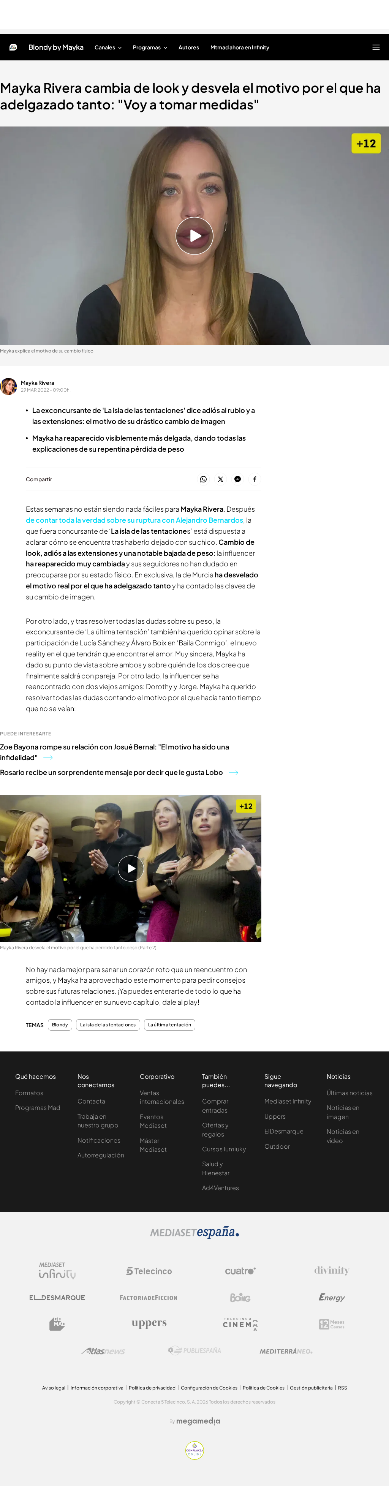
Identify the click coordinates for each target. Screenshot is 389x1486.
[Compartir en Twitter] (220, 480)
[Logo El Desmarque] (57, 1297)
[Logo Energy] (332, 1297)
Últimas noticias (350, 1093)
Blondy (60, 1025)
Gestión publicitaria (311, 1388)
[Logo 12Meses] (332, 1324)
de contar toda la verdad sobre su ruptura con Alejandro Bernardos (134, 519)
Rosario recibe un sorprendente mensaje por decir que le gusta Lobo (111, 772)
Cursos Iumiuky (224, 1149)
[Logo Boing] (240, 1297)
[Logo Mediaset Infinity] (57, 1271)
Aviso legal (53, 1388)
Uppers (275, 1116)
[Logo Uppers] (149, 1324)
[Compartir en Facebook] (254, 480)
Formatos (29, 1093)
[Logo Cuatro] (240, 1271)
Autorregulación (100, 1155)
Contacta (91, 1101)
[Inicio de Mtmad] (13, 47)
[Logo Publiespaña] (194, 1350)
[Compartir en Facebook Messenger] (237, 480)
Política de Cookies (264, 1388)
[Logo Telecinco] (149, 1271)
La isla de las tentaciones (108, 1025)
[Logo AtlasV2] (103, 1351)
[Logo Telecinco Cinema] (240, 1324)
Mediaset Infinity (288, 1101)
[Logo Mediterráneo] (286, 1351)
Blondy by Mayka (56, 47)
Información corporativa (97, 1388)
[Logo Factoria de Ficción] (149, 1297)
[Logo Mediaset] (194, 1237)
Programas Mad (37, 1107)
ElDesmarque (284, 1131)
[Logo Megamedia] (198, 1421)
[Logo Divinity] (332, 1271)
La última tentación (169, 1025)
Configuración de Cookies (209, 1388)
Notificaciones (98, 1140)
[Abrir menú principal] (376, 47)
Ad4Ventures (220, 1188)
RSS (342, 1388)
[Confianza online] (194, 1457)
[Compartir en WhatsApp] (203, 480)
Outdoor (277, 1146)
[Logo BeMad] (57, 1324)
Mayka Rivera (37, 382)
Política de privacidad (152, 1388)
